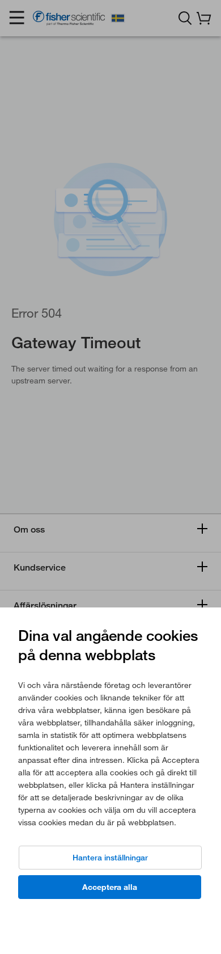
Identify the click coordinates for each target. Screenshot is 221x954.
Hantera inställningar (110, 857)
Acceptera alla (109, 887)
